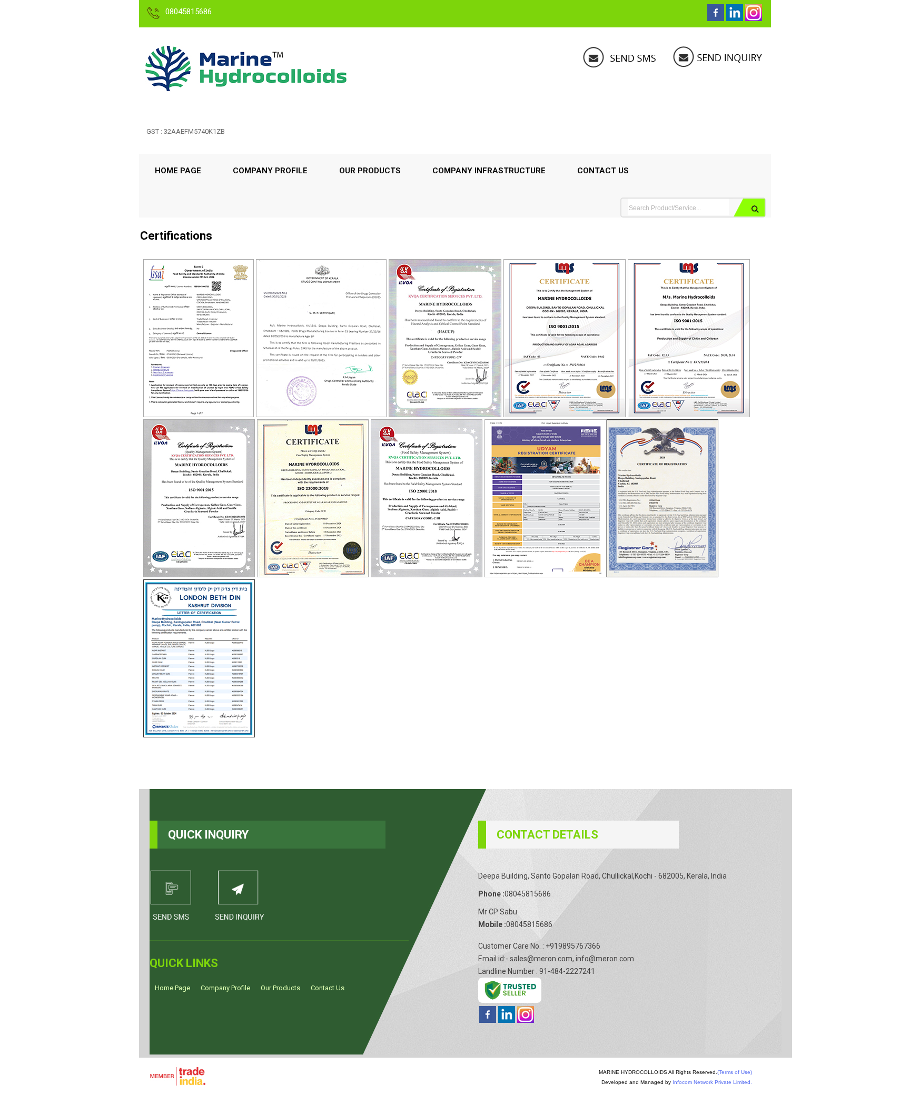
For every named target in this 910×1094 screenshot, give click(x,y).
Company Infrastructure (489, 170)
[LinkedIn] (734, 18)
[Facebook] (715, 18)
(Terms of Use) (734, 1072)
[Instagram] (753, 18)
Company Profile (270, 170)
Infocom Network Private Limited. (712, 1082)
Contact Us (603, 170)
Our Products (370, 170)
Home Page (178, 170)
